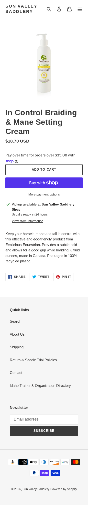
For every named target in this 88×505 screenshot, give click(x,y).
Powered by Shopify (63, 489)
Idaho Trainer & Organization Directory (40, 385)
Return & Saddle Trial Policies (33, 360)
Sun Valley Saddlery (21, 9)
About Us (17, 334)
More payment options (44, 194)
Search (15, 321)
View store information (27, 221)
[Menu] (80, 9)
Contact (16, 373)
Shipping (16, 347)
